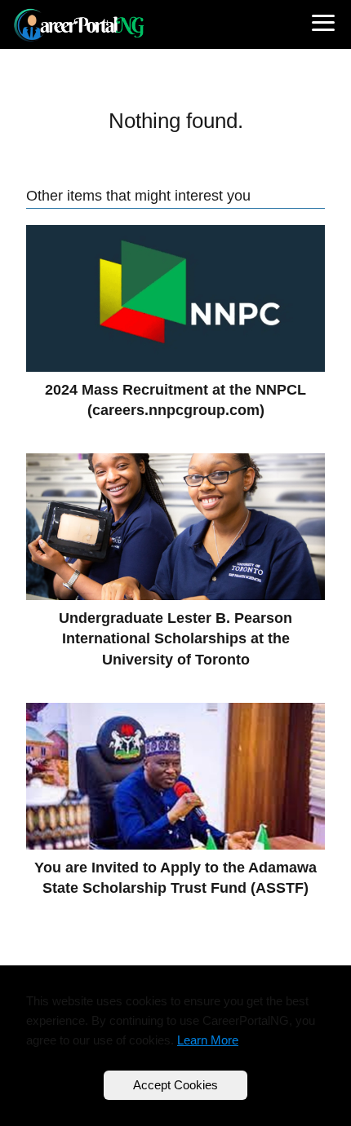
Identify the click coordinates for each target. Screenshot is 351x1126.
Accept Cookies (175, 1085)
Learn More (207, 1040)
